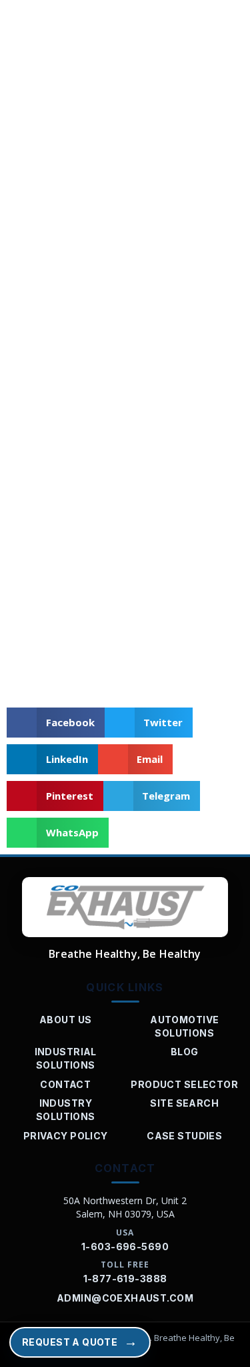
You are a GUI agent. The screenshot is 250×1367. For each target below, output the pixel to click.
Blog (185, 1051)
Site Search (184, 1103)
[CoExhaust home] (125, 907)
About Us (65, 1019)
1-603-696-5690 (125, 1246)
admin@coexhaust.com (125, 1298)
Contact (65, 1084)
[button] (56, 723)
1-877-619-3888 (125, 1278)
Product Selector (184, 1084)
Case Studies (184, 1135)
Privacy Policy (65, 1135)
